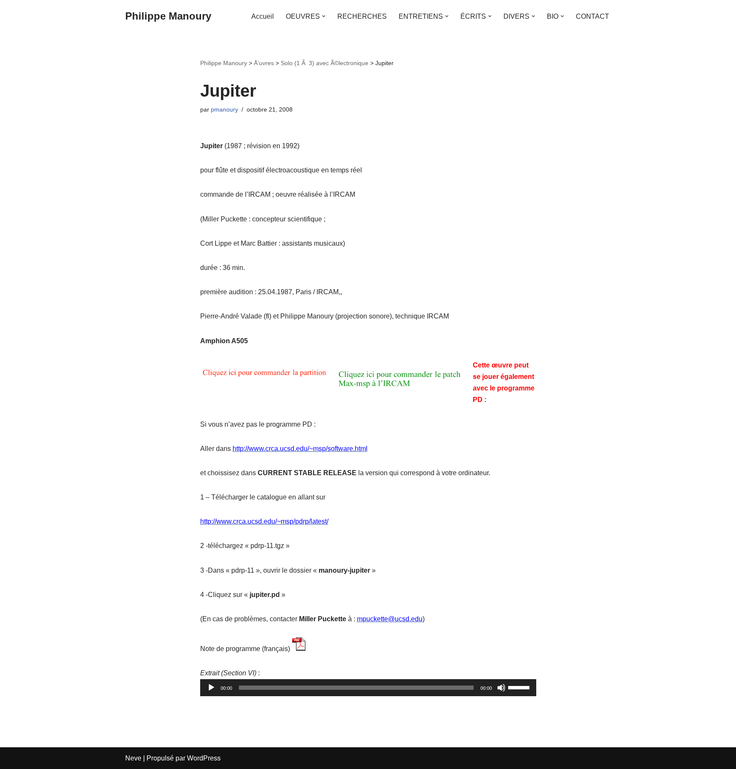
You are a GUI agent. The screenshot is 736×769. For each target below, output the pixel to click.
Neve (133, 758)
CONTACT (592, 16)
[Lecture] (211, 687)
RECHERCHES (362, 16)
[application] (368, 687)
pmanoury (224, 109)
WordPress (204, 758)
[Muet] (501, 687)
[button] (323, 16)
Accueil (262, 16)
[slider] (520, 686)
